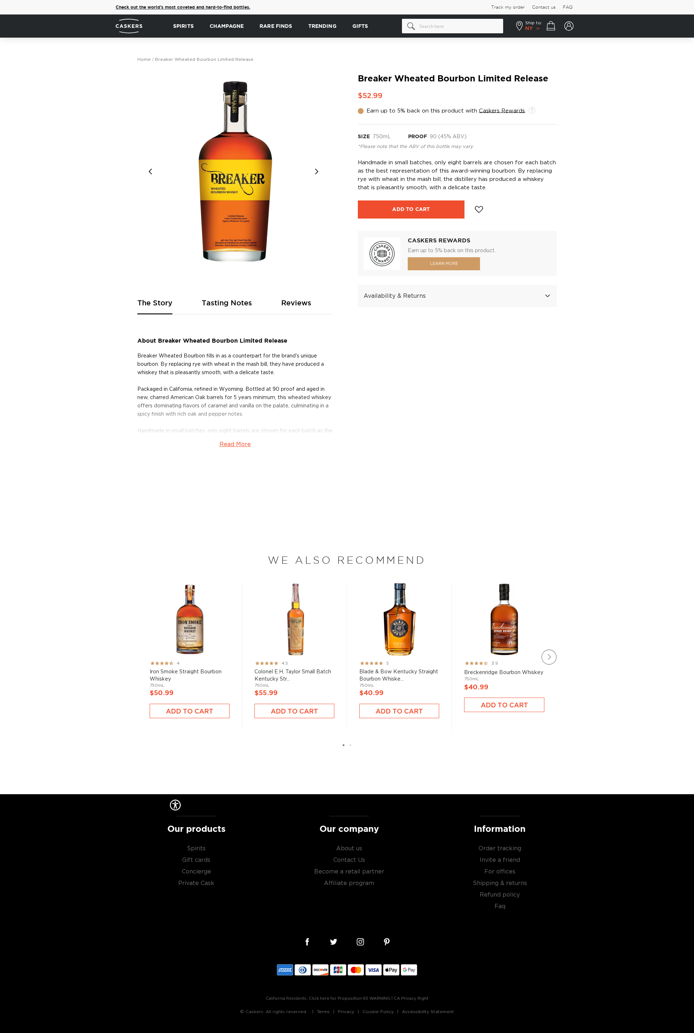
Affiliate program (349, 883)
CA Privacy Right (411, 998)
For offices (499, 872)
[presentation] (549, 657)
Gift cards (196, 860)
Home (144, 59)
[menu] (284, 26)
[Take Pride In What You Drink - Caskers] (141, 26)
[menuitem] (183, 26)
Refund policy (500, 895)
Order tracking (500, 848)
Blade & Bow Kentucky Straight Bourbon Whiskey (399, 646)
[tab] (457, 296)
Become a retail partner (349, 872)
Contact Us (349, 860)
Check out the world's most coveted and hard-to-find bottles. (183, 7)
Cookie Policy (378, 1011)
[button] (151, 171)
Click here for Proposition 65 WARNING (349, 998)
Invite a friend (500, 860)
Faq (499, 906)
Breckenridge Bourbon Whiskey (504, 643)
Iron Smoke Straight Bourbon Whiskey (189, 646)
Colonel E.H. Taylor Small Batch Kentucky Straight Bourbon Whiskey (294, 646)
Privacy (346, 1011)
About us (349, 848)
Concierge (196, 872)
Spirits (196, 848)
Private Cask (196, 883)
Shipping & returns (500, 883)
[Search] (411, 26)
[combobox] (452, 26)
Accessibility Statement (428, 1011)
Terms (323, 1011)
